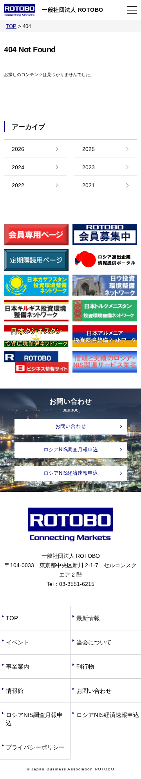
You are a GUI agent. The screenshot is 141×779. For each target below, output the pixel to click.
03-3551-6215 (76, 584)
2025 (88, 149)
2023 (88, 167)
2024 (18, 167)
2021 (88, 185)
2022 (18, 185)
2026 (18, 149)
